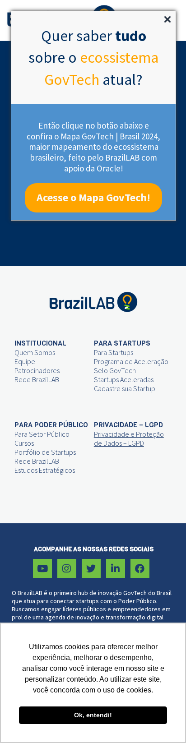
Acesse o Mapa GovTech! (93, 197)
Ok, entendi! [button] (93, 715)
